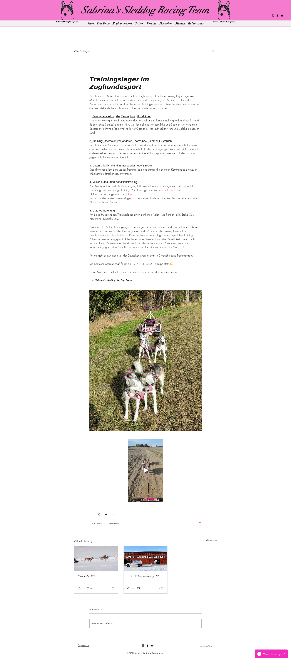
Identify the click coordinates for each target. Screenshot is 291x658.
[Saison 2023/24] (96, 558)
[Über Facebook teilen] (90, 514)
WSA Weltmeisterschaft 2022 (143, 576)
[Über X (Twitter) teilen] (98, 514)
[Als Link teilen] (113, 514)
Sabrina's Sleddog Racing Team (145, 10)
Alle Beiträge (81, 51)
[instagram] (272, 15)
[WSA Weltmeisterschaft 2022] (145, 558)
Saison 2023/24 (86, 576)
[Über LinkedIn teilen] (105, 514)
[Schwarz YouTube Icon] (281, 15)
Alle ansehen (211, 540)
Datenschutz (206, 645)
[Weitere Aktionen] (200, 71)
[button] (212, 51)
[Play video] (145, 470)
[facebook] (277, 15)
